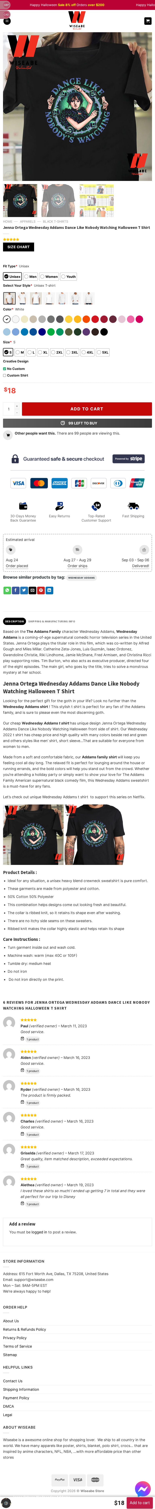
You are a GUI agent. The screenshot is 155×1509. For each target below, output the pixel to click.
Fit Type (10, 266)
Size (7, 342)
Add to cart (87, 408)
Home (7, 221)
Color (8, 309)
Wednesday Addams (81, 577)
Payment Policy (16, 1398)
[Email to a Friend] (32, 590)
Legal (7, 1415)
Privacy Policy (15, 1338)
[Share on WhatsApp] (7, 590)
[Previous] (11, 106)
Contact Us (12, 1381)
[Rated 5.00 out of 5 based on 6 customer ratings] (77, 239)
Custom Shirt (17, 375)
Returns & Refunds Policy (24, 1329)
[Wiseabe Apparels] (77, 21)
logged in (39, 1232)
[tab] (14, 621)
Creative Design (15, 361)
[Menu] (7, 21)
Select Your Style (17, 285)
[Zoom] (8, 175)
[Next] (144, 106)
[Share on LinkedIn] (49, 590)
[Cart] (148, 21)
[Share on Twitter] (24, 590)
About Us (11, 1321)
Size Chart (18, 247)
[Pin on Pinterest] (41, 590)
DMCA (8, 1406)
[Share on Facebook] (16, 590)
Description (14, 621)
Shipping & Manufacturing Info (51, 621)
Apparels (28, 221)
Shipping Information (21, 1389)
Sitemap (10, 1355)
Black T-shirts (55, 221)
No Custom (16, 369)
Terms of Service (17, 1346)
